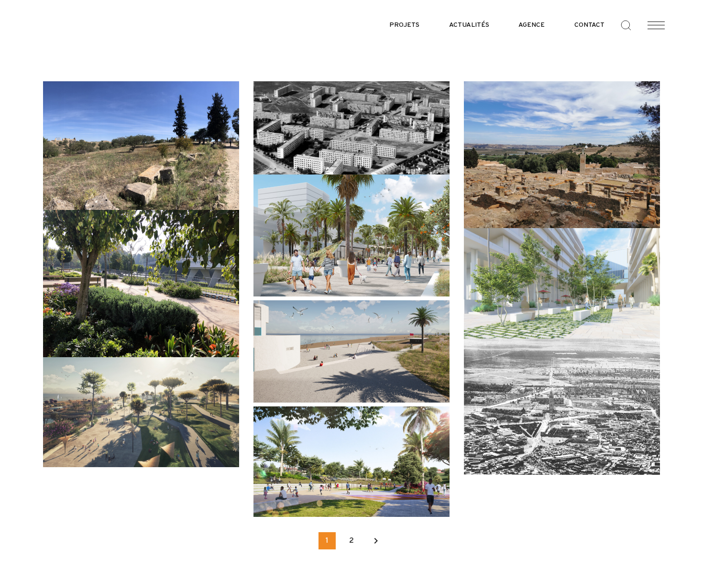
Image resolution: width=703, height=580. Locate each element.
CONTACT (589, 25)
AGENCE (531, 25)
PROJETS (404, 25)
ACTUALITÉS (469, 25)
